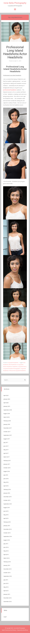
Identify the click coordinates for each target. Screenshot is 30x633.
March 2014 (6, 558)
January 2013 (7, 594)
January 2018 (7, 424)
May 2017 (6, 449)
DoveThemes (13, 630)
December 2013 (8, 569)
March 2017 (6, 457)
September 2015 (8, 504)
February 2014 (7, 561)
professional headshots (9, 90)
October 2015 (7, 500)
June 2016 (6, 478)
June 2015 (6, 511)
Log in (5, 616)
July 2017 (6, 442)
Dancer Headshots (7, 366)
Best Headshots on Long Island (16, 364)
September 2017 (8, 435)
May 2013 (6, 587)
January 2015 (7, 525)
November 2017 (8, 428)
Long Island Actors (22, 366)
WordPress (25, 630)
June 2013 (6, 583)
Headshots (15, 366)
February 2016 (7, 489)
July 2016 (6, 475)
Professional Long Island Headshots (17, 370)
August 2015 (7, 507)
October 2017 (7, 431)
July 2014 (6, 543)
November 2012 (8, 601)
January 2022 (7, 399)
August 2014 (7, 540)
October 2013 (7, 572)
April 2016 (6, 486)
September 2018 (8, 410)
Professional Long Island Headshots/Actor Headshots (15, 52)
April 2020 (6, 402)
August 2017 (7, 439)
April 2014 (6, 554)
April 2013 (6, 590)
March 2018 (6, 417)
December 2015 (8, 496)
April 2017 (6, 453)
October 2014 (7, 533)
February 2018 (7, 420)
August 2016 (7, 471)
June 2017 (6, 446)
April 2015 (6, 518)
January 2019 (7, 406)
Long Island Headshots (13, 362)
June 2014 (6, 547)
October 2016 (7, 467)
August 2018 (7, 413)
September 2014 (8, 536)
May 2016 (6, 482)
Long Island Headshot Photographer (11, 368)
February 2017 (7, 460)
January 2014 (7, 565)
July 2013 (6, 580)
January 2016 (7, 493)
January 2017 (7, 464)
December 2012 (8, 598)
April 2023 (6, 395)
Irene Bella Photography (15, 3)
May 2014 (6, 551)
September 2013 (8, 576)
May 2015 (6, 514)
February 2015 (7, 522)
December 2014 (8, 529)
